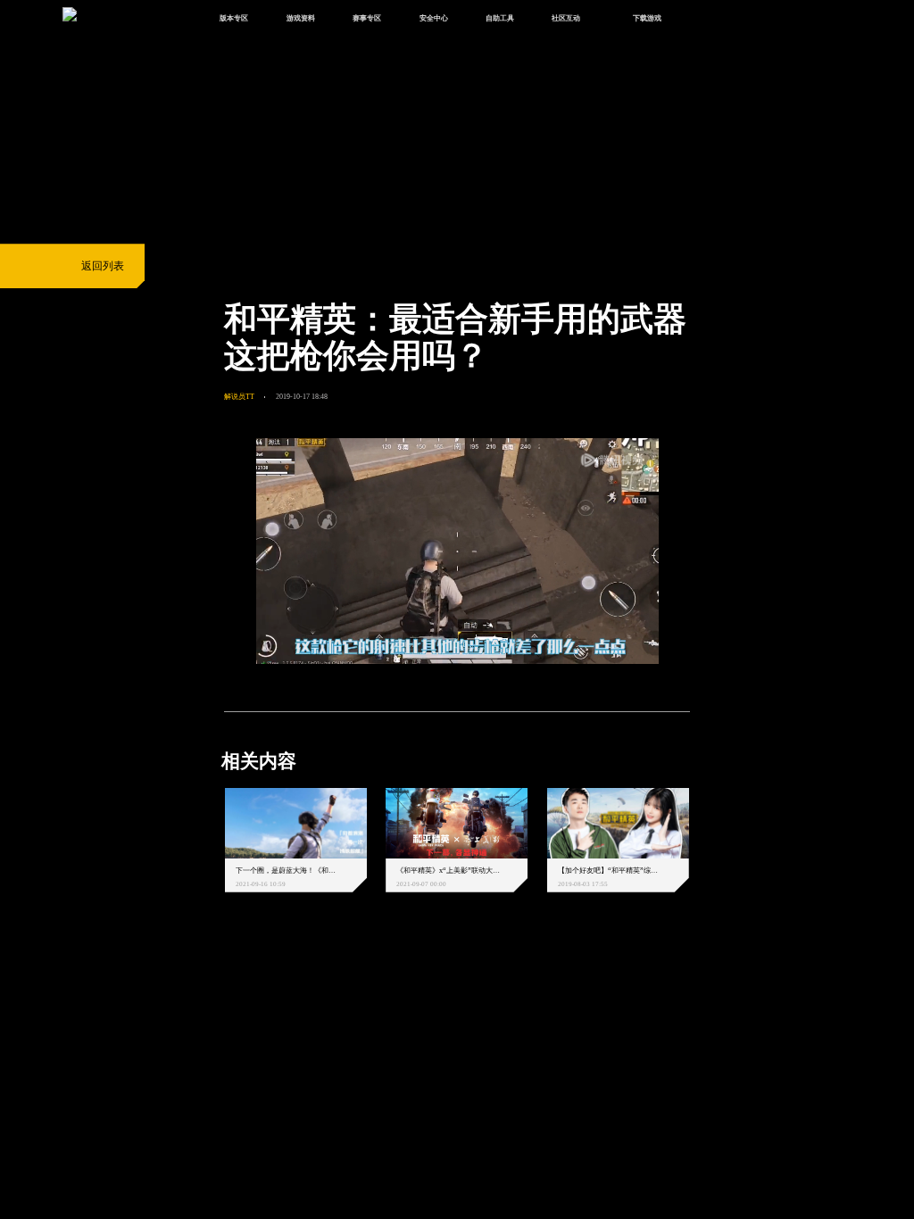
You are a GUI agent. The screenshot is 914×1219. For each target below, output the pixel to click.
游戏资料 (301, 17)
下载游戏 (647, 17)
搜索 (711, 19)
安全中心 (434, 17)
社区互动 (566, 17)
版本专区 (234, 17)
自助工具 (500, 17)
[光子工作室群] (211, 981)
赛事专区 (367, 17)
